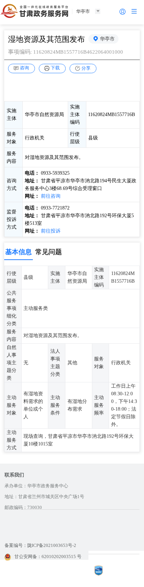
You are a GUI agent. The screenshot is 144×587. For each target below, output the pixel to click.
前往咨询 (50, 196)
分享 (86, 68)
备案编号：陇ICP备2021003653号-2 (40, 545)
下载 (55, 67)
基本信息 (18, 252)
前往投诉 (50, 231)
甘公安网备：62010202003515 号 (47, 556)
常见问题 (48, 252)
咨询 (24, 67)
